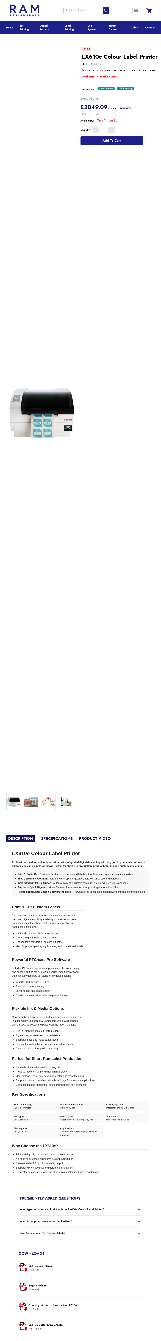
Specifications (57, 838)
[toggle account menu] (137, 10)
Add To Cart (112, 140)
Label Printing (125, 88)
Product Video (95, 838)
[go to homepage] (24, 10)
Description (20, 838)
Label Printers (106, 88)
